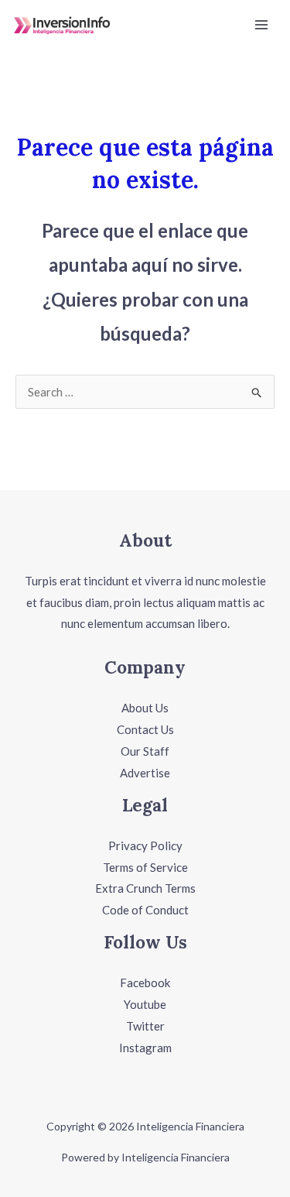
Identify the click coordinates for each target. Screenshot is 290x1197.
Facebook (145, 982)
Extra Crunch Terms (145, 888)
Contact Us (145, 729)
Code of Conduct (145, 910)
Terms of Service (145, 867)
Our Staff (145, 751)
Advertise (145, 773)
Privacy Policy (145, 845)
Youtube (145, 1004)
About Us (145, 708)
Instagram (145, 1048)
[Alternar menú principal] (261, 25)
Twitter (145, 1026)
